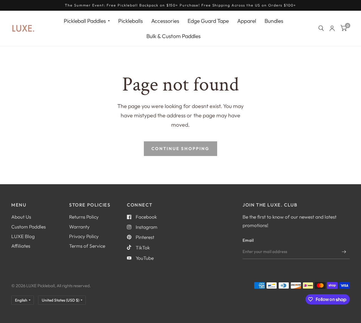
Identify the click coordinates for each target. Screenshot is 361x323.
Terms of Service (87, 246)
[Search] (321, 28)
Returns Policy (84, 217)
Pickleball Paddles (85, 20)
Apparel (246, 20)
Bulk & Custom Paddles (173, 35)
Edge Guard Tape (208, 20)
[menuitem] (87, 20)
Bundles (274, 20)
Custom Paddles (28, 227)
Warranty (79, 227)
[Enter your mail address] (344, 251)
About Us (21, 217)
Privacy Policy (84, 236)
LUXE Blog (23, 236)
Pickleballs (130, 20)
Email (248, 240)
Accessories (165, 20)
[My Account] (332, 28)
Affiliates (20, 246)
